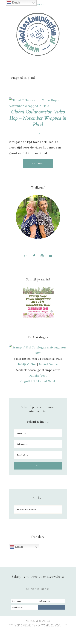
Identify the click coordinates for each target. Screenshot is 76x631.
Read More (38, 164)
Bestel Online (48, 364)
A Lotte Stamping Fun (38, 34)
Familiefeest (38, 375)
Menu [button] (40, 4)
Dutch (18, 546)
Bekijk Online (27, 364)
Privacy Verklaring (38, 621)
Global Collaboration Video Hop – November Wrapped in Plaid (38, 118)
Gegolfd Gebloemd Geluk (38, 381)
